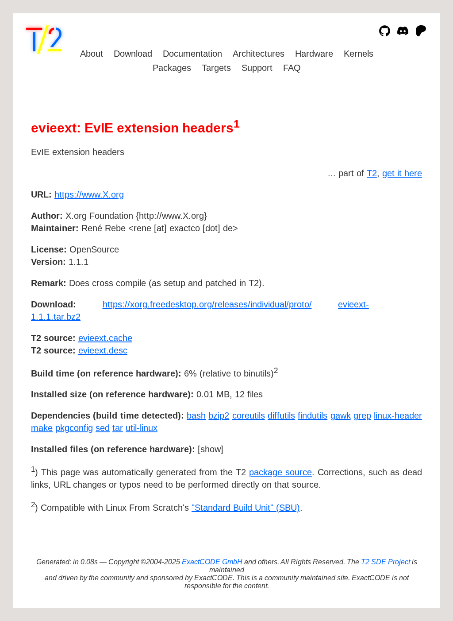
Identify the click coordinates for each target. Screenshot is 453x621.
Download (133, 53)
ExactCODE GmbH (212, 562)
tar (117, 428)
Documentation (192, 53)
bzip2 (218, 415)
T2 (372, 173)
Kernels (358, 53)
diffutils (281, 415)
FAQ (292, 68)
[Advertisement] (395, 246)
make (42, 428)
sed (103, 428)
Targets (216, 68)
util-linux (141, 428)
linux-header (398, 415)
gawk (340, 415)
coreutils (248, 415)
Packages (172, 68)
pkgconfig (74, 428)
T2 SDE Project (385, 562)
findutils (312, 415)
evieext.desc (102, 350)
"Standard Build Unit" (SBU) (246, 507)
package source (280, 472)
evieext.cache (105, 338)
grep (362, 415)
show (210, 449)
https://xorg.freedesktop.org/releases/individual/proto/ (207, 304)
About (91, 53)
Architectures (258, 53)
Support (257, 68)
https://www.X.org (89, 194)
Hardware (314, 53)
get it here (402, 173)
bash (196, 415)
